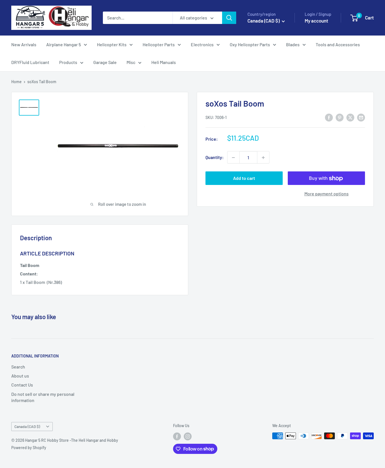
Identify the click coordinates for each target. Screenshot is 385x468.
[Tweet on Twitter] (350, 117)
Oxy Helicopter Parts (250, 44)
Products (68, 62)
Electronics (202, 44)
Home (16, 81)
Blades (293, 44)
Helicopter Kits (112, 44)
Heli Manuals (163, 62)
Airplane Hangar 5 (63, 44)
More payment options (326, 194)
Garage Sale (105, 62)
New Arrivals (23, 44)
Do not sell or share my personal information (42, 397)
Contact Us (22, 384)
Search (18, 366)
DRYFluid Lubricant (30, 62)
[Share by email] (361, 117)
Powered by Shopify (28, 447)
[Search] (229, 18)
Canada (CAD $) (27, 426)
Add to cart (244, 178)
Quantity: (214, 157)
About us (20, 375)
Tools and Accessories (338, 44)
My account (316, 20)
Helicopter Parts (159, 44)
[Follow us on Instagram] (188, 436)
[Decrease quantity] (233, 158)
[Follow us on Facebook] (177, 436)
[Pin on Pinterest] (340, 117)
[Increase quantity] (263, 158)
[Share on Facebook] (329, 117)
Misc (131, 62)
